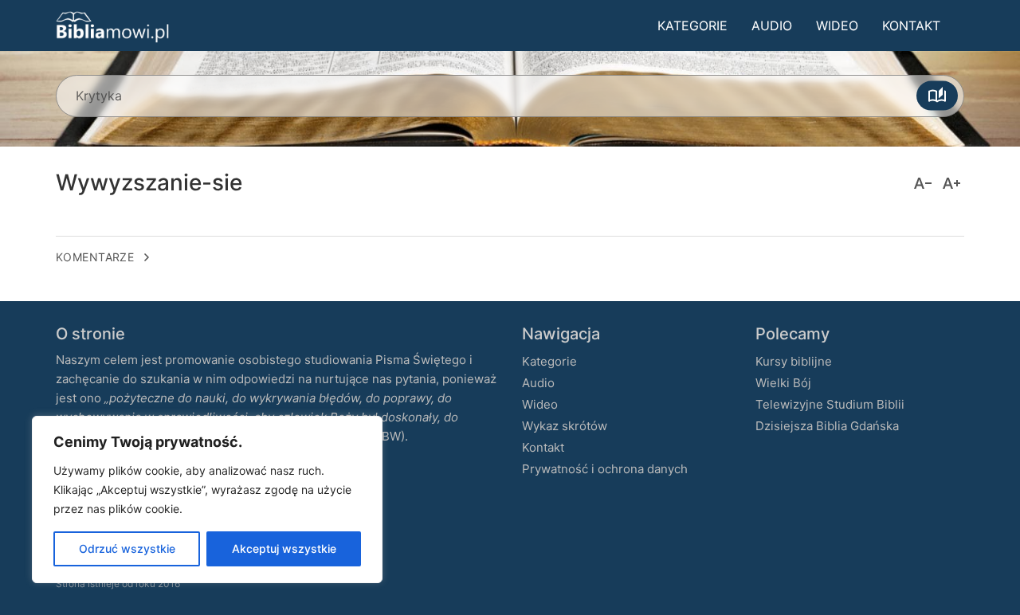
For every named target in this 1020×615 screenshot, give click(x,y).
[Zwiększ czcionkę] (951, 183)
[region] (207, 499)
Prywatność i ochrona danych (605, 468)
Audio (771, 25)
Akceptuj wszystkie (284, 548)
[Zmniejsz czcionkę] (923, 183)
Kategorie (692, 25)
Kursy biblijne (793, 361)
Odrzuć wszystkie (127, 548)
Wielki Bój (783, 382)
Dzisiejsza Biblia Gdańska (827, 425)
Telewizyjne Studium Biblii (829, 404)
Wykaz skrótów (564, 425)
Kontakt (911, 25)
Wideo (837, 25)
